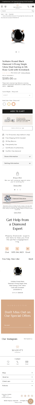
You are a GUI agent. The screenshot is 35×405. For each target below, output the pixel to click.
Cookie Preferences (6, 397)
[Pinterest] (28, 396)
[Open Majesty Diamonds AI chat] (30, 401)
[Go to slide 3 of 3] (20, 189)
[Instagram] (25, 396)
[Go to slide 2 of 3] (17, 189)
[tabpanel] (17, 36)
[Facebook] (22, 396)
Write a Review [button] (25, 73)
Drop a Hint (17, 185)
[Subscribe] (30, 325)
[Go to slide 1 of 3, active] (14, 189)
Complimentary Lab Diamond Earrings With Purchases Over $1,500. (17, 2)
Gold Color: (10, 100)
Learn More (17, 212)
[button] (17, 120)
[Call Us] (28, 6)
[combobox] (17, 11)
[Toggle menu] (2, 6)
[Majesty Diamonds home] (18, 6)
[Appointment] (5, 7)
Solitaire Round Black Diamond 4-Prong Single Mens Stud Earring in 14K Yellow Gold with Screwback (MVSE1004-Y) (17, 285)
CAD (4, 395)
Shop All (31, 259)
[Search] (32, 11)
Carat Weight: (10, 91)
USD (8, 395)
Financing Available (6, 394)
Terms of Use (18, 402)
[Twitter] (32, 396)
